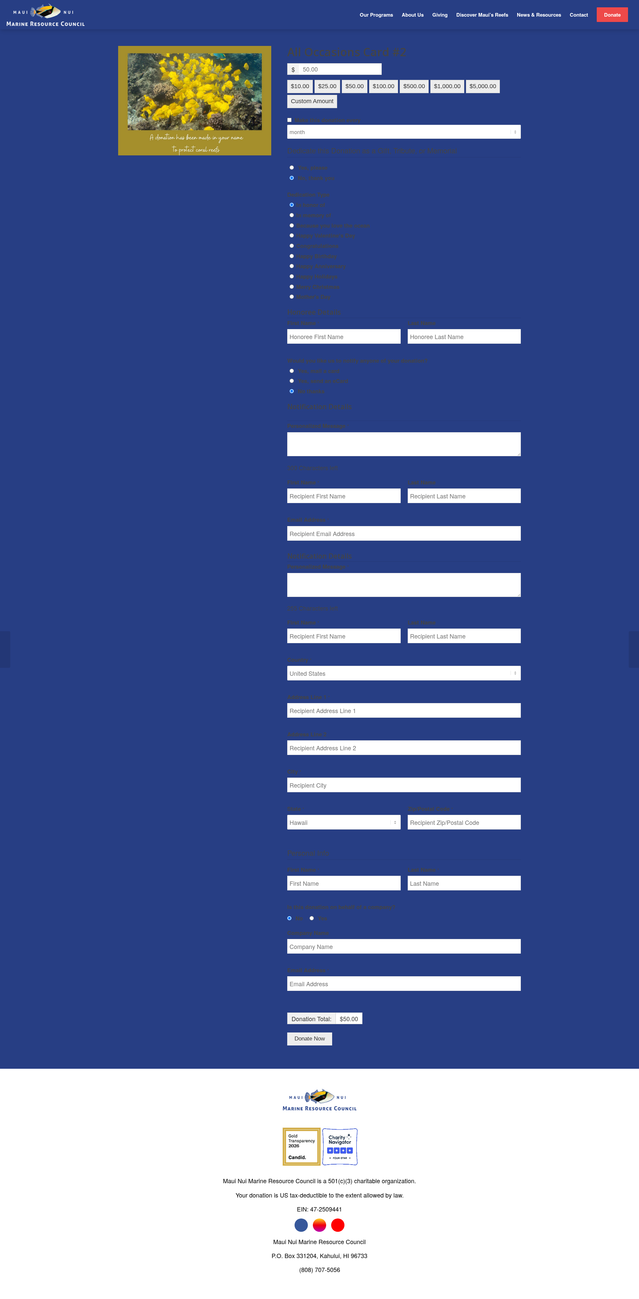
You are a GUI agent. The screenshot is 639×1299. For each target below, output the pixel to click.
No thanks (311, 391)
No (299, 918)
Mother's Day (313, 296)
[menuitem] (376, 14)
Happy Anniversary (321, 266)
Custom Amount (312, 101)
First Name (303, 323)
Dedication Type (308, 194)
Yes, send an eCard (323, 381)
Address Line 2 (307, 734)
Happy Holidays (316, 276)
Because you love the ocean (333, 225)
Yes (322, 918)
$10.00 (300, 86)
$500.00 (414, 86)
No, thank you (316, 178)
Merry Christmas (317, 286)
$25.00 (327, 86)
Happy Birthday (316, 256)
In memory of (313, 215)
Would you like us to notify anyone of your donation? (357, 360)
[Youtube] (337, 1225)
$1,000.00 (447, 86)
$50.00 (354, 86)
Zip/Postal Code (430, 809)
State (295, 809)
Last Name (422, 323)
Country (299, 659)
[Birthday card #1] (634, 649)
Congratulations (317, 246)
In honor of (310, 205)
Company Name (308, 933)
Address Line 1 (308, 697)
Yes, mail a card (318, 371)
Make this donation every (327, 120)
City (294, 771)
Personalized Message (318, 426)
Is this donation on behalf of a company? (341, 907)
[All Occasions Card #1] (5, 649)
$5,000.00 (483, 86)
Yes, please (312, 167)
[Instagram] (319, 1225)
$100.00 (383, 86)
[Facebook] (301, 1225)
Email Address (308, 519)
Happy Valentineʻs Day (325, 235)
